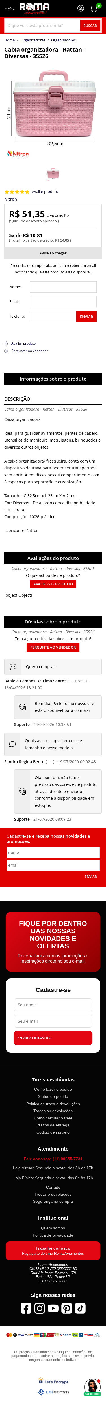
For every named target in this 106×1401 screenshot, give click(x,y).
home (9, 40)
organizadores (63, 40)
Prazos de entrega (53, 1125)
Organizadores (33, 40)
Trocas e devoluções (53, 1194)
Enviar (86, 316)
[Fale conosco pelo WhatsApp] (92, 1387)
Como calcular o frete (53, 1118)
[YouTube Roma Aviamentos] (53, 1308)
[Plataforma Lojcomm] (53, 1392)
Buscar (90, 25)
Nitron (10, 199)
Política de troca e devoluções (53, 1104)
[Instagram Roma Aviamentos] (39, 1308)
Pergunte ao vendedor (53, 647)
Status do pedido (53, 1096)
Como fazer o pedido (53, 1089)
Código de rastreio (53, 1132)
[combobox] (53, 25)
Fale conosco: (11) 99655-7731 (53, 1159)
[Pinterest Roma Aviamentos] (66, 1308)
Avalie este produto (53, 584)
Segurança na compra (53, 1201)
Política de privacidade (53, 1235)
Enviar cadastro (34, 1037)
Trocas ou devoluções (53, 1111)
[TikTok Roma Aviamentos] (80, 1308)
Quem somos (53, 1228)
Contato (53, 1187)
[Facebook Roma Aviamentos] (26, 1308)
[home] (34, 8)
